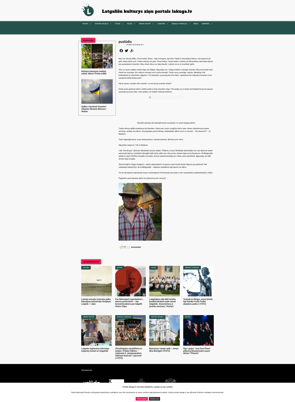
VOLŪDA (153, 267)
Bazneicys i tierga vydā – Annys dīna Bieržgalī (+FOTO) (163, 349)
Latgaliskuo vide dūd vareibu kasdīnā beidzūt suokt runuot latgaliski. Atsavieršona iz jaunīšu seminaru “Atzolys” (162, 303)
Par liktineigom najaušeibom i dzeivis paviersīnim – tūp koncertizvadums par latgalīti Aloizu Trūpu (129, 303)
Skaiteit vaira (154, 399)
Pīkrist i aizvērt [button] (141, 399)
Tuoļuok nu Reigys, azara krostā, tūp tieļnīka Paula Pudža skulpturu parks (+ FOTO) (198, 301)
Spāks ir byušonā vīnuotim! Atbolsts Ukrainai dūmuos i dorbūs (93, 109)
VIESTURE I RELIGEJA (157, 317)
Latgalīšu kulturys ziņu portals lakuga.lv (147, 11)
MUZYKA (119, 267)
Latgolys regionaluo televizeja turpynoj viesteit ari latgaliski (95, 349)
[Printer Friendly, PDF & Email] (125, 247)
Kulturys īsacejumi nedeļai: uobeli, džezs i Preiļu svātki (93, 72)
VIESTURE (86, 267)
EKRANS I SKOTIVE (88, 317)
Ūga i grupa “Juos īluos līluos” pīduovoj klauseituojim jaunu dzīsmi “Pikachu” (197, 351)
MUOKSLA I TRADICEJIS (192, 267)
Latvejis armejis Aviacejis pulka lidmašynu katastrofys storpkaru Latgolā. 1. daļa (96, 301)
